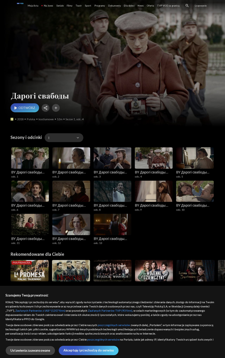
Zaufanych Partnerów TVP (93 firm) (110, 310)
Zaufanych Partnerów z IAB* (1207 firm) (40, 310)
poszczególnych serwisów (114, 325)
